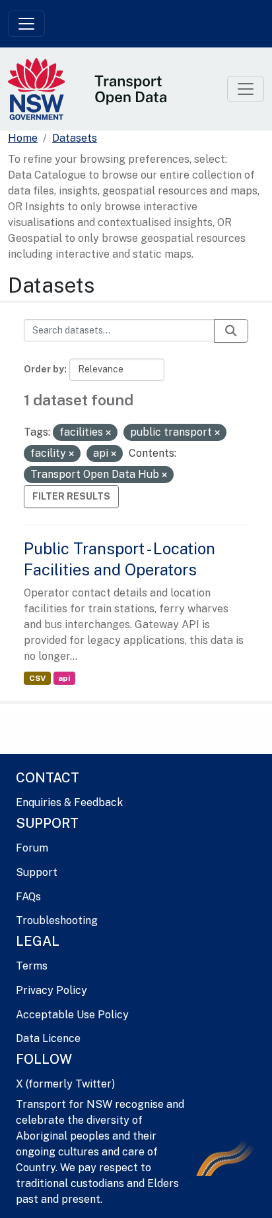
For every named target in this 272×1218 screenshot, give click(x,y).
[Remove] (108, 433)
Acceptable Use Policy (72, 1014)
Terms (32, 966)
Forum (32, 848)
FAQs (28, 896)
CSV (37, 678)
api (64, 678)
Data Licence (48, 1038)
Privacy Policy (51, 990)
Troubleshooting (57, 920)
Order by (44, 369)
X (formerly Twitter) (65, 1084)
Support (36, 872)
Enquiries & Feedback (69, 802)
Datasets (74, 138)
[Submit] (231, 331)
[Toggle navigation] (26, 24)
